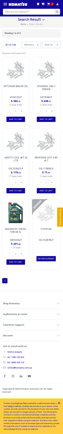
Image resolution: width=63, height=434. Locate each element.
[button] (60, 217)
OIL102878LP (46, 240)
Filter (12, 44)
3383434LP (16, 240)
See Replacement (46, 258)
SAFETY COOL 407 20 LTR (15, 159)
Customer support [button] (13, 324)
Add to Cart (15, 119)
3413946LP (46, 97)
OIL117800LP (46, 168)
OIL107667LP (15, 168)
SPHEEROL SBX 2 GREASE (46, 88)
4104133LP (16, 97)
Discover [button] (8, 335)
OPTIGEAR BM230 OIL (16, 86)
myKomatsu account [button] (15, 314)
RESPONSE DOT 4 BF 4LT (46, 159)
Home (23, 24)
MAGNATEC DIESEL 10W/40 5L (16, 230)
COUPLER (46, 229)
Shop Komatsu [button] (11, 303)
